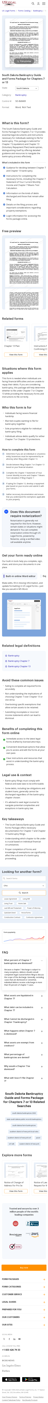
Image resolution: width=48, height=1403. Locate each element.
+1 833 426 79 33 (11, 1349)
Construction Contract (12, 917)
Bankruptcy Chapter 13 (19, 666)
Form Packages (10, 1279)
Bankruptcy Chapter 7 (18, 661)
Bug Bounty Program (30, 1400)
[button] (44, 3)
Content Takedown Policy (11, 1400)
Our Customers (11, 1317)
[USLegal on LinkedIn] (14, 1339)
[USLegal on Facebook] (9, 1339)
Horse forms (26, 913)
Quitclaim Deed (9, 913)
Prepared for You (12, 1309)
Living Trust (8, 903)
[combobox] (24, 878)
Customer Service (12, 1294)
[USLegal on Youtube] (19, 1339)
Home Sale (22, 903)
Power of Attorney (33, 908)
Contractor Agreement (34, 917)
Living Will (26, 899)
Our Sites (7, 1324)
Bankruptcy (20, 95)
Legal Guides (9, 1301)
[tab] (19, 576)
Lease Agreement (10, 899)
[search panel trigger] (33, 3)
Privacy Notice (38, 1397)
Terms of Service (25, 1397)
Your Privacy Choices (9, 1397)
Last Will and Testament (12, 908)
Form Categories (11, 1286)
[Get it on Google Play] (31, 1379)
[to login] (38, 3)
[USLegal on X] (4, 1339)
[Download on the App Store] (11, 1379)
